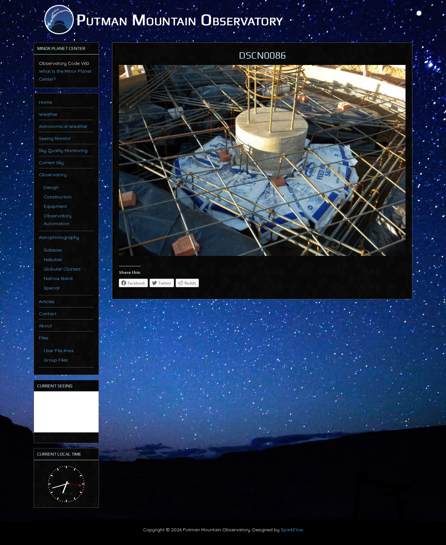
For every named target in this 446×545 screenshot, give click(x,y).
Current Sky (51, 162)
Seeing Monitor (55, 138)
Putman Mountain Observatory (162, 19)
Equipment (55, 206)
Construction (58, 197)
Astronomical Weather (63, 126)
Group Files (56, 360)
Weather (48, 114)
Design (51, 187)
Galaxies (53, 250)
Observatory (53, 175)
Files (43, 338)
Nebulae (53, 259)
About (45, 326)
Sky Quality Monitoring (63, 150)
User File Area (58, 350)
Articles (47, 301)
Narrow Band (58, 278)
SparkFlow (292, 530)
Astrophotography (59, 237)
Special (51, 288)
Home (45, 102)
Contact (47, 314)
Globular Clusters (62, 269)
